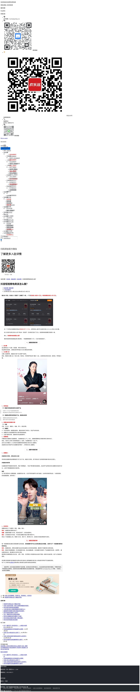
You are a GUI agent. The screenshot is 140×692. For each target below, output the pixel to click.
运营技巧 (12, 562)
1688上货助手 (12, 176)
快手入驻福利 (9, 216)
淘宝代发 (6, 649)
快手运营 (8, 206)
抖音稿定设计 (12, 180)
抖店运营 (8, 199)
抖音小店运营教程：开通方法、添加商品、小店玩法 (18, 595)
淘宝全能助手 (12, 154)
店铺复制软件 (5, 647)
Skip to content (4, 138)
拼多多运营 (9, 208)
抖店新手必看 (9, 220)
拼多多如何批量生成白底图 (11, 619)
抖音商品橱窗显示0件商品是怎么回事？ (14, 629)
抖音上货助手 (12, 165)
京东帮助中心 (9, 234)
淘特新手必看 (9, 221)
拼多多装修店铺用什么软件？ (11, 612)
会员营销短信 (12, 195)
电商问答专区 (17, 688)
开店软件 (19, 647)
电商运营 (13, 279)
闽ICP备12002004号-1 (6, 690)
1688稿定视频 (12, 189)
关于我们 (6, 231)
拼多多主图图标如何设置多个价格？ (13, 616)
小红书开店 (9, 212)
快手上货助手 (12, 167)
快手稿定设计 (12, 182)
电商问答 (6, 214)
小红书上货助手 (13, 169)
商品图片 (24, 647)
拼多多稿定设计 (13, 184)
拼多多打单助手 (13, 178)
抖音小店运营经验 (37, 688)
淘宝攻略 (8, 223)
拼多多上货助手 (13, 174)
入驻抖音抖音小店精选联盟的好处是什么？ (15, 609)
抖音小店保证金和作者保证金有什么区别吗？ (15, 636)
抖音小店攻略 (9, 232)
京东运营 (8, 197)
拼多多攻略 (9, 231)
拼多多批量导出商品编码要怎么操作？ (13, 639)
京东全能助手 (12, 156)
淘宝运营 (8, 195)
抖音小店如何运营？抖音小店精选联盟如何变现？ (16, 605)
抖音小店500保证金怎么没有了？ (12, 632)
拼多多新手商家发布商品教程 (11, 607)
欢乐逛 (8, 279)
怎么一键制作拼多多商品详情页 (12, 614)
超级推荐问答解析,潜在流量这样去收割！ (14, 611)
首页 (5, 150)
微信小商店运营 (10, 210)
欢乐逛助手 (8, 289)
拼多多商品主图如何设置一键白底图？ (13, 618)
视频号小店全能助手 (14, 158)
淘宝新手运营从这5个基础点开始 (13, 597)
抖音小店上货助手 (8, 688)
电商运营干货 (56, 688)
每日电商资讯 (47, 688)
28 (6, 646)
